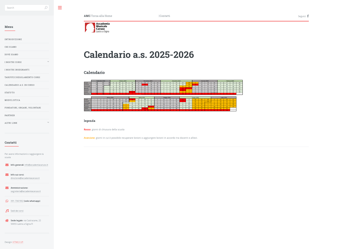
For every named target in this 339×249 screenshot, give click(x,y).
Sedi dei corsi (17, 210)
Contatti (165, 16)
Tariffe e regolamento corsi (22, 77)
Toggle (60, 8)
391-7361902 (17, 200)
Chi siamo (11, 47)
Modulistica (12, 100)
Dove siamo (11, 54)
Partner (10, 115)
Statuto (10, 92)
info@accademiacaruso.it (36, 164)
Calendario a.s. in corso (20, 85)
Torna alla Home (98, 16)
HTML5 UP (18, 242)
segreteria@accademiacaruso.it (26, 191)
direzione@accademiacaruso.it (25, 178)
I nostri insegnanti (17, 69)
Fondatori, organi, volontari (23, 107)
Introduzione (13, 39)
